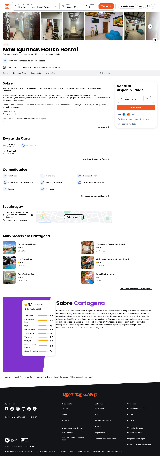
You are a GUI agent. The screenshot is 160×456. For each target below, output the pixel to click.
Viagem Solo (100, 433)
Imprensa (130, 414)
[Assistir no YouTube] (23, 409)
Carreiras (130, 420)
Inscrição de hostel (134, 433)
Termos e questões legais (45, 451)
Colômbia (17, 54)
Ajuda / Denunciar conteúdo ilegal (73, 438)
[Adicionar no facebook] (6, 409)
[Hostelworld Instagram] (18, 409)
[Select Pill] (147, 6)
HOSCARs (98, 426)
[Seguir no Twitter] (12, 409)
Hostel (6, 45)
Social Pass (99, 408)
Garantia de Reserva (103, 420)
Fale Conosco (67, 433)
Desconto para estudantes (105, 439)
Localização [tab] (36, 73)
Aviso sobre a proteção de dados (18, 451)
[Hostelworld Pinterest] (29, 409)
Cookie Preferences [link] (115, 451)
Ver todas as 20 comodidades (32, 61)
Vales (72, 451)
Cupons (63, 451)
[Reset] (55, 6)
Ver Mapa (28, 54)
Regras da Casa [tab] (19, 73)
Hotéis (64, 414)
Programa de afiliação (136, 439)
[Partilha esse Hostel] (155, 40)
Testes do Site (83, 451)
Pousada (65, 420)
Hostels (65, 408)
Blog (96, 414)
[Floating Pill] (150, 26)
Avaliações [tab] (50, 73)
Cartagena (7, 54)
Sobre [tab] (5, 73)
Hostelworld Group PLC (136, 408)
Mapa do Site (98, 451)
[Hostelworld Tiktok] (35, 409)
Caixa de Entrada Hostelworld (139, 445)
